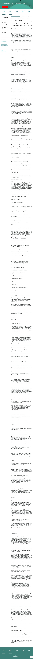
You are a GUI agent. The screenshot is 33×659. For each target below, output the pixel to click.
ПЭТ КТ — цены (4, 32)
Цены (2, 4)
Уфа (29, 12)
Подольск (4, 12)
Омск (23, 11)
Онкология (2, 52)
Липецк (10, 11)
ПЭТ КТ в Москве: (4, 3)
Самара (16, 12)
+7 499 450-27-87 (10, 3)
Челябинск (3, 14)
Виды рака (2, 50)
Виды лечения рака (3, 51)
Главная (12, 16)
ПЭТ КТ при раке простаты (5, 24)
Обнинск (16, 11)
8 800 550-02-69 (23, 3)
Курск (4, 11)
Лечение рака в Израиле (4, 44)
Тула (22, 12)
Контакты (17, 4)
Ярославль (10, 14)
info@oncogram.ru (16, 656)
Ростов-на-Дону (10, 12)
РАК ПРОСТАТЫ (18, 16)
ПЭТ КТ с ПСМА (4, 22)
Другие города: (18, 3)
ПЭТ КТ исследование (6, 1)
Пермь (29, 11)
